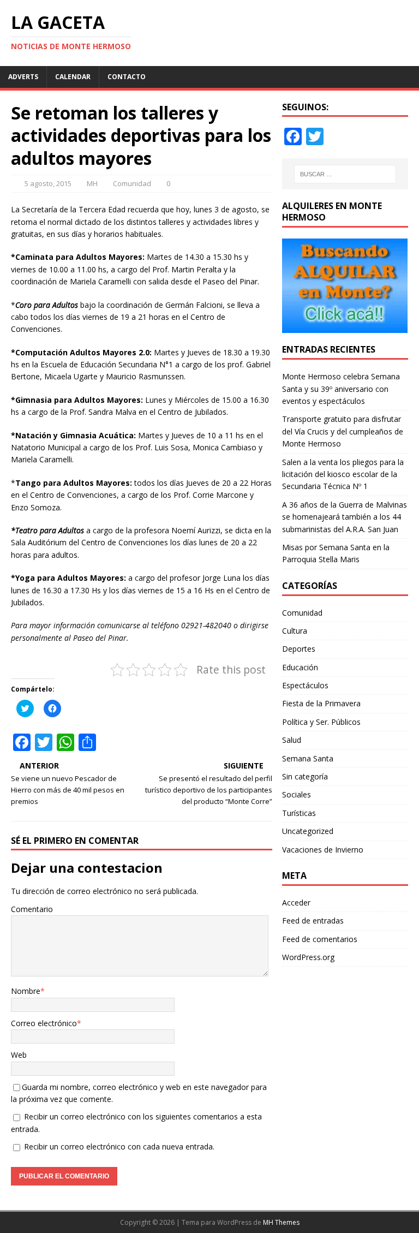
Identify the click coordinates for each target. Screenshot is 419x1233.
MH (92, 183)
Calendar (73, 76)
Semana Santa (307, 758)
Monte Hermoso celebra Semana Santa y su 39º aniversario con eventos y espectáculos (341, 388)
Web (19, 1055)
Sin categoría (305, 776)
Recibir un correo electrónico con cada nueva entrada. (119, 1146)
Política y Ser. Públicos (321, 722)
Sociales (296, 794)
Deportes (298, 649)
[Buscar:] (345, 174)
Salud (291, 740)
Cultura (294, 631)
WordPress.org (308, 957)
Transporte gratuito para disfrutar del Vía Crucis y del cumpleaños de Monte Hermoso (342, 431)
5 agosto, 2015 (48, 183)
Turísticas (299, 813)
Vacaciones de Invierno (322, 849)
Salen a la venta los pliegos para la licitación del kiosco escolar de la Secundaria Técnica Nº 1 (343, 474)
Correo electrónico (44, 1023)
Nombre (25, 991)
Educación (300, 667)
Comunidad (132, 183)
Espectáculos (305, 685)
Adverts (23, 76)
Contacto (126, 76)
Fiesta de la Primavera (321, 703)
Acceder (296, 902)
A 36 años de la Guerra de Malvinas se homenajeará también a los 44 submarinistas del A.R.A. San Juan (344, 516)
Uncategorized (307, 831)
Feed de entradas (313, 920)
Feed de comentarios (319, 939)
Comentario (32, 909)
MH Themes (281, 1222)
